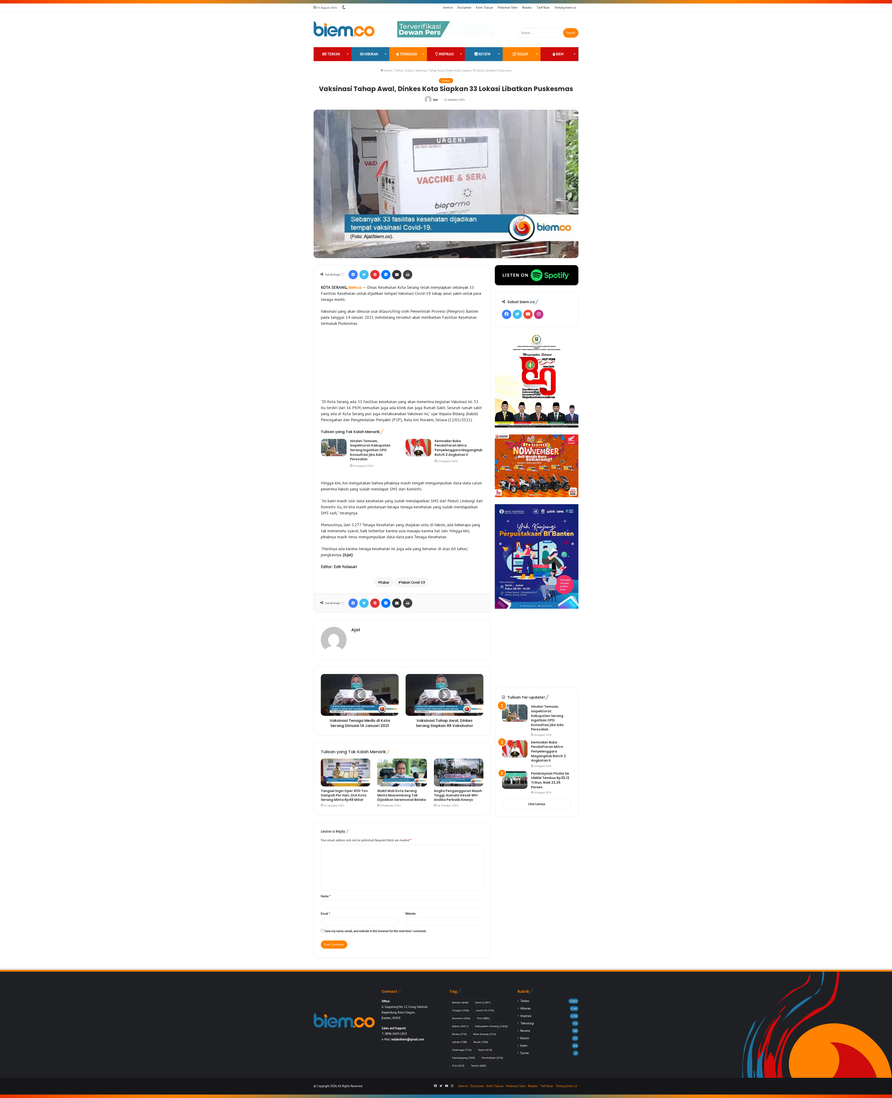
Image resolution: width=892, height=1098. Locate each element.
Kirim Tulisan (484, 8)
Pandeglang (463, 1057)
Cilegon (460, 1010)
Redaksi (527, 8)
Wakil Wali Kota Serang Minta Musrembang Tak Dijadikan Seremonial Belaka (401, 795)
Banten (460, 1002)
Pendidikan (492, 1057)
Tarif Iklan (543, 8)
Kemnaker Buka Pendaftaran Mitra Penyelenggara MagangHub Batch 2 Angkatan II (458, 448)
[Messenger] (385, 274)
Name (326, 896)
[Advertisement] (402, 364)
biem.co (355, 287)
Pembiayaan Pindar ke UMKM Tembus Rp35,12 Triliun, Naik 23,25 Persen (550, 780)
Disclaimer (464, 8)
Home (387, 70)
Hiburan (371, 54)
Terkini (333, 54)
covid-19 (485, 1010)
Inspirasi (446, 54)
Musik (480, 1042)
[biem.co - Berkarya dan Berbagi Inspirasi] (344, 29)
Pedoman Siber (508, 8)
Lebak (459, 1042)
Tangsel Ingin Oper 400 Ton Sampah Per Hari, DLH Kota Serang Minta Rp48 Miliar (344, 795)
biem (559, 54)
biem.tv (448, 8)
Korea (459, 1034)
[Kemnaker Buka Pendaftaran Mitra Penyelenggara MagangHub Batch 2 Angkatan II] (418, 447)
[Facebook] (353, 274)
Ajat (435, 99)
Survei (524, 1053)
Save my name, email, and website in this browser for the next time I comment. (375, 931)
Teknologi (408, 54)
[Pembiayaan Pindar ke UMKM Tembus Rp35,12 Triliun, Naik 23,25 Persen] (515, 780)
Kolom (522, 54)
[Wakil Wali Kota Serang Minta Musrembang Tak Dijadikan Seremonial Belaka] (402, 772)
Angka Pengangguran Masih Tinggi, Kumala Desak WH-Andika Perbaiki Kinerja (458, 795)
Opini (485, 1050)
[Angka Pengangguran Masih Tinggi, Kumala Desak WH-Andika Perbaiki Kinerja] (458, 772)
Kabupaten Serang (491, 1026)
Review (484, 54)
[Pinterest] (375, 274)
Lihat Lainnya (536, 804)
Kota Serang (484, 1034)
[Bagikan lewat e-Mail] (396, 274)
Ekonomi (461, 1018)
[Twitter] (364, 274)
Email (325, 914)
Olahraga (462, 1050)
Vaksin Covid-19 (413, 582)
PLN (458, 1065)
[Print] (407, 274)
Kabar (409, 70)
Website (410, 914)
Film (483, 1018)
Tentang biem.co (565, 8)
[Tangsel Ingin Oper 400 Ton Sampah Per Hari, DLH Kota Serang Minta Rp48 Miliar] (345, 772)
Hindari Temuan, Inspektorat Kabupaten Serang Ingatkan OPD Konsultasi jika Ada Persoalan (370, 450)
